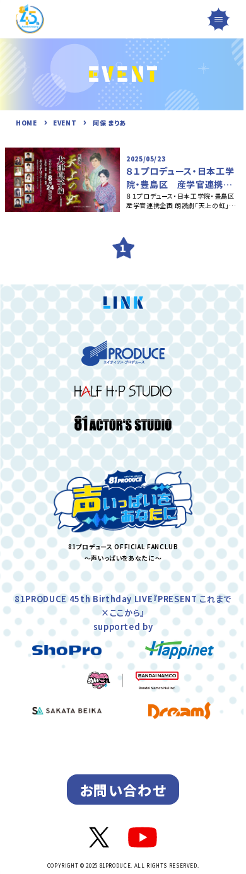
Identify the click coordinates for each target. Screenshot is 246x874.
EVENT (64, 122)
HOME (26, 122)
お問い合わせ (123, 789)
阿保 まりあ (109, 122)
